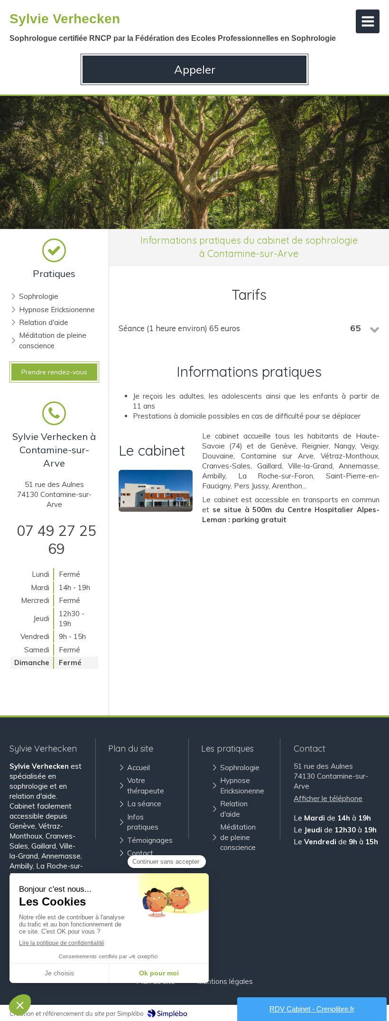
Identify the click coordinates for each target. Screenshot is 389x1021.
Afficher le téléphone (328, 798)
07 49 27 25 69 (56, 540)
